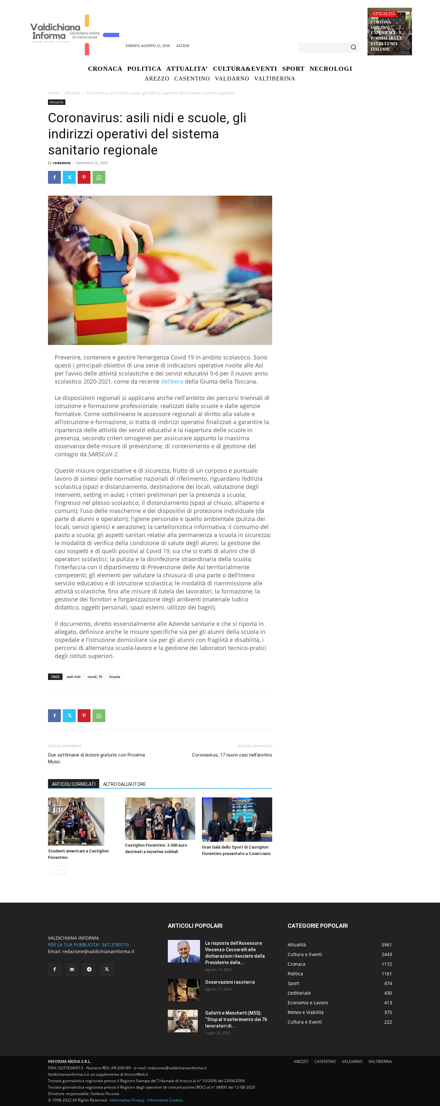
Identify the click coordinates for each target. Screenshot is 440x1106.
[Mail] (71, 969)
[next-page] (62, 870)
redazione (62, 162)
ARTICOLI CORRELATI (73, 784)
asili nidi (74, 676)
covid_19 (95, 676)
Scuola (114, 676)
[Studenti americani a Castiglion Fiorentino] (83, 821)
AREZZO (301, 1061)
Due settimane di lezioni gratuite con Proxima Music (96, 758)
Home (53, 93)
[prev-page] (52, 870)
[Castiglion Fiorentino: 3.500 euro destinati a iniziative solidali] (160, 818)
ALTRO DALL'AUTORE (124, 784)
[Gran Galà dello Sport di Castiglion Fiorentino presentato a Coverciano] (237, 819)
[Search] (353, 47)
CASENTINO (325, 1061)
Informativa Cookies (165, 1100)
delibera (172, 381)
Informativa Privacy (127, 1100)
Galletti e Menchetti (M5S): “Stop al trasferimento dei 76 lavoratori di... (236, 1019)
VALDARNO (352, 1061)
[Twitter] (69, 177)
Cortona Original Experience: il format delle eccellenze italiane (387, 35)
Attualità (384, 14)
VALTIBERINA (380, 1061)
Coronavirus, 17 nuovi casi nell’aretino (232, 755)
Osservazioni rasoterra (230, 982)
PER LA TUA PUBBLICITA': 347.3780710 (88, 945)
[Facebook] (54, 177)
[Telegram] (89, 969)
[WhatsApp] (98, 177)
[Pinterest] (84, 177)
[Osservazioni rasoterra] (184, 990)
